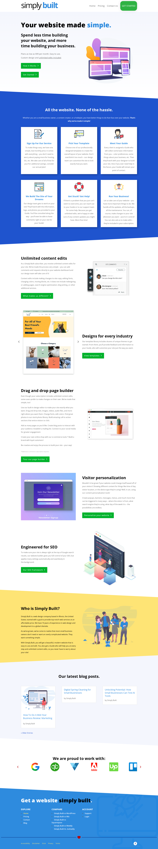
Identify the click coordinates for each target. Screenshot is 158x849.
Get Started (128, 5)
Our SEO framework (33, 570)
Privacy (50, 843)
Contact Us (112, 5)
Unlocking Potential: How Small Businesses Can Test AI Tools (120, 692)
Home (92, 5)
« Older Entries (27, 733)
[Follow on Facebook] (135, 843)
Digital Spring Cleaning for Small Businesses (77, 691)
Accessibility (25, 843)
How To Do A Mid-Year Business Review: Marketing (37, 716)
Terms (58, 843)
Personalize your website (96, 515)
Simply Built (30, 723)
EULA (44, 843)
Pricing (101, 5)
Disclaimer (36, 843)
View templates (92, 355)
